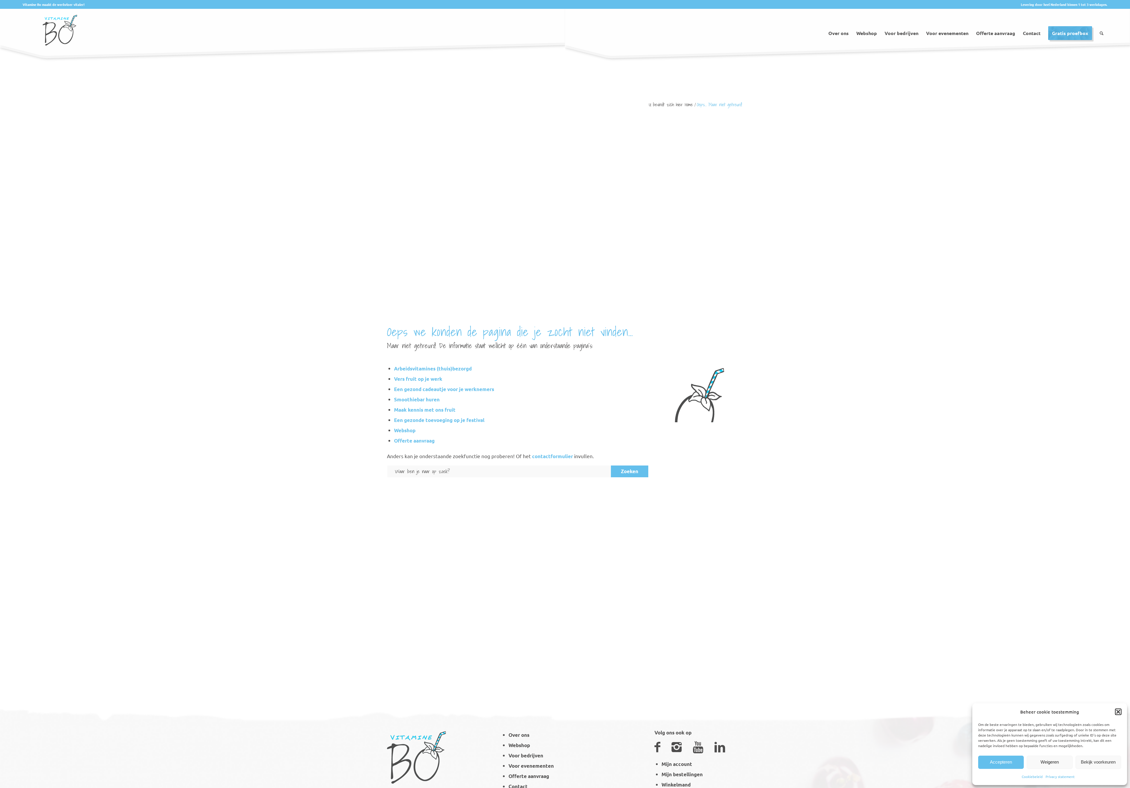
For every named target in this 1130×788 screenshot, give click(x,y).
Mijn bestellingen (682, 774)
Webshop (405, 430)
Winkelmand (676, 785)
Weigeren (1050, 761)
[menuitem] (839, 26)
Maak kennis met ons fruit (425, 410)
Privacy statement (1060, 776)
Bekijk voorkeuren (1098, 761)
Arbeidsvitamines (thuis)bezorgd (433, 368)
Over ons (518, 735)
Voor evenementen (531, 766)
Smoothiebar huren (417, 399)
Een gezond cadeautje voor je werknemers (444, 389)
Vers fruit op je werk (418, 379)
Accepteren (1001, 761)
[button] (1118, 712)
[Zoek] (1101, 26)
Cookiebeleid (1032, 776)
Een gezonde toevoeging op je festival (439, 420)
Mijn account (677, 764)
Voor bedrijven (525, 755)
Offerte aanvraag (414, 441)
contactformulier (552, 456)
